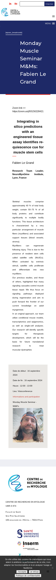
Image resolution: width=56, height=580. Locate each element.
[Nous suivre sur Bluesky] (16, 3)
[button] (48, 23)
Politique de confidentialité (28, 575)
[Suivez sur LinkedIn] (10, 3)
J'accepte (22, 572)
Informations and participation (26, 396)
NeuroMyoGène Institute (27, 174)
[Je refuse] (52, 567)
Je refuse (34, 572)
